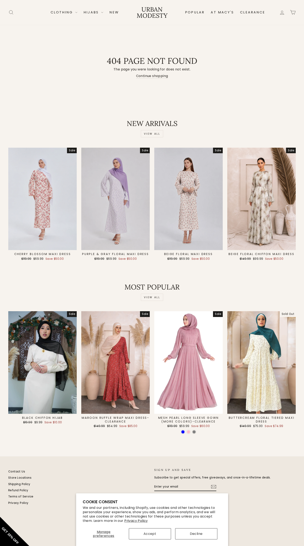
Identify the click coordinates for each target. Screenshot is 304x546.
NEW (114, 12)
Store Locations (19, 478)
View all (152, 133)
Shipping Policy (19, 484)
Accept (150, 533)
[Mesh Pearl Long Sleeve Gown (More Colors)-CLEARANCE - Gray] (194, 432)
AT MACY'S (222, 12)
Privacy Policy (136, 520)
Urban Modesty (152, 12)
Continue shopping (152, 76)
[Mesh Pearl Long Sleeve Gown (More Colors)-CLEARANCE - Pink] (188, 432)
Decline (196, 533)
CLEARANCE (252, 12)
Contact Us (16, 472)
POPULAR (195, 12)
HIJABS (92, 12)
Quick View (42, 245)
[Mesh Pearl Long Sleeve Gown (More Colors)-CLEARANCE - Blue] (183, 432)
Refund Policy (18, 490)
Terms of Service (20, 497)
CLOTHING (62, 12)
